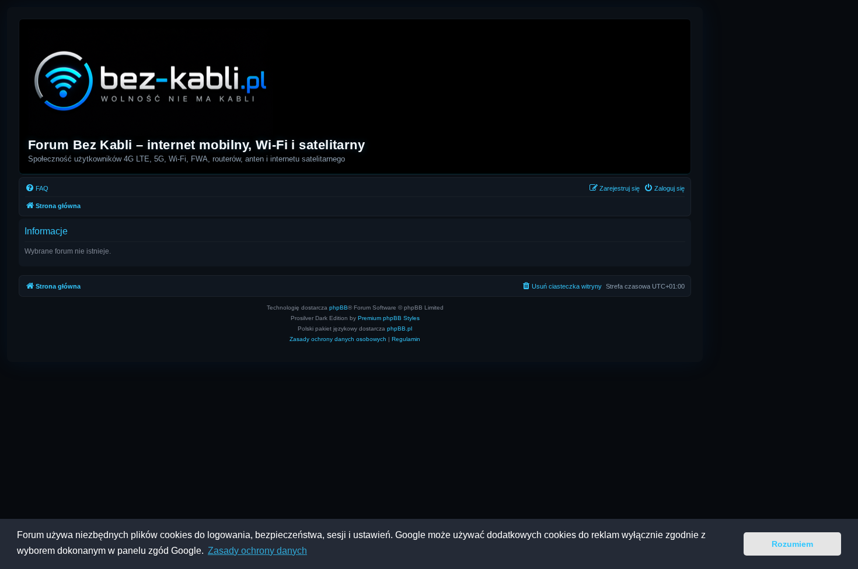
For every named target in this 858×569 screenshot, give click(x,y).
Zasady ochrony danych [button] (257, 551)
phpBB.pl (399, 328)
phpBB (338, 307)
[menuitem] (36, 188)
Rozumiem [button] (792, 544)
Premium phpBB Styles (389, 318)
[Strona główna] (151, 80)
